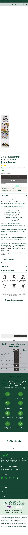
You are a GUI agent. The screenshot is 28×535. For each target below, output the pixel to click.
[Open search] (23, 4)
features (4, 263)
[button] (4, 165)
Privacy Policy (8, 510)
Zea (11, 512)
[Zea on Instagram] (6, 478)
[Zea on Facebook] (2, 478)
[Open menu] (2, 4)
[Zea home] (14, 4)
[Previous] (2, 1)
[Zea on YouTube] (13, 478)
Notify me (14, 181)
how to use (5, 267)
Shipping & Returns (7, 270)
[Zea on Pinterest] (10, 478)
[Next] (25, 1)
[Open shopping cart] (26, 4)
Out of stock (6, 173)
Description (5, 195)
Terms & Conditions (18, 510)
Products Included (7, 259)
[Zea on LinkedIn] (17, 478)
